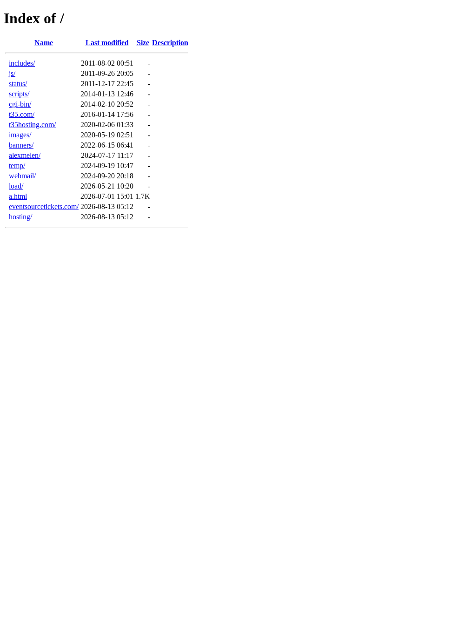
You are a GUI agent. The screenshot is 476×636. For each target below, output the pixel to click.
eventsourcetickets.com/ (44, 206)
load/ (16, 186)
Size (143, 43)
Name (43, 43)
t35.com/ (21, 114)
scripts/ (19, 94)
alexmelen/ (24, 155)
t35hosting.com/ (32, 125)
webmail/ (22, 176)
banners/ (21, 145)
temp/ (17, 165)
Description (170, 43)
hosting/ (20, 217)
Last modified (107, 43)
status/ (18, 84)
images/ (20, 135)
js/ (12, 73)
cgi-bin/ (20, 104)
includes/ (22, 63)
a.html (18, 196)
